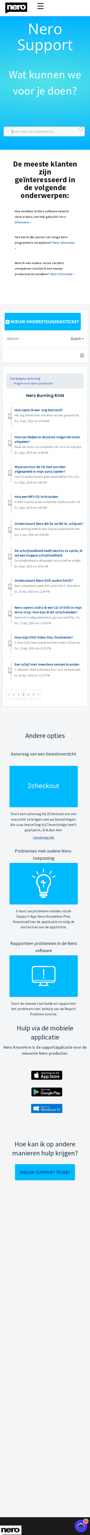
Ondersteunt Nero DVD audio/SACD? (44, 580)
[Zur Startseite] (19, 7)
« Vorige (9, 694)
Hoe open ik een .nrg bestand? (39, 410)
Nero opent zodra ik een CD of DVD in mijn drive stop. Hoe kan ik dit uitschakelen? (48, 609)
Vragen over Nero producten (33, 383)
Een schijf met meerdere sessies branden (47, 664)
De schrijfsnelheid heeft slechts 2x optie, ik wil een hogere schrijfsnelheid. (48, 552)
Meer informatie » (62, 274)
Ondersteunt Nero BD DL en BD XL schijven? (49, 523)
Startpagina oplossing (25, 378)
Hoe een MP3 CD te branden (36, 496)
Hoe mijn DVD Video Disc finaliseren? (44, 637)
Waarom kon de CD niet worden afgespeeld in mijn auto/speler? (40, 469)
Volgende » (38, 694)
